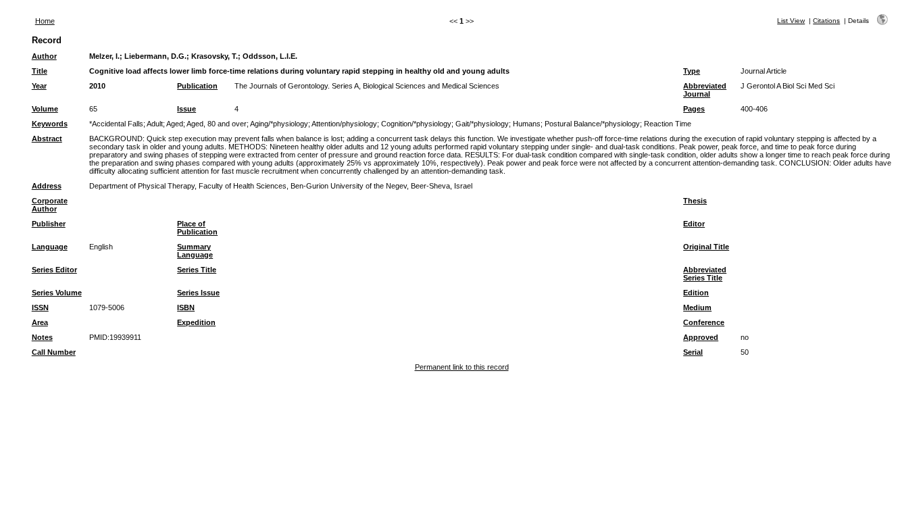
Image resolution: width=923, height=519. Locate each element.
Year (39, 86)
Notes (42, 337)
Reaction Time (667, 124)
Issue (186, 109)
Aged (174, 124)
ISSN (40, 307)
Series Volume (57, 293)
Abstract (47, 138)
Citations (826, 20)
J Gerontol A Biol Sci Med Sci (787, 86)
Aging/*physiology (279, 124)
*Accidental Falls (116, 124)
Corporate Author (50, 205)
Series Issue (198, 293)
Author (44, 56)
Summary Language (195, 251)
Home (45, 21)
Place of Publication (197, 228)
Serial (693, 352)
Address (46, 186)
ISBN (186, 307)
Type (691, 71)
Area (40, 322)
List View (791, 20)
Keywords (50, 124)
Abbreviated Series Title (704, 274)
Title (39, 71)
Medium (697, 307)
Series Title (196, 270)
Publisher (49, 224)
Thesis (695, 201)
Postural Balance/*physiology (592, 124)
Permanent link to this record (462, 367)
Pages (694, 109)
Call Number (54, 352)
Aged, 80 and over (216, 124)
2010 (97, 86)
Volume (45, 109)
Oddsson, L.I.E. (270, 56)
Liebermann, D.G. (155, 56)
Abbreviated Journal (704, 90)
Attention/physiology (344, 124)
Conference (703, 322)
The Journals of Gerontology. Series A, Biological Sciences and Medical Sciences (366, 86)
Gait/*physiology (482, 124)
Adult (155, 124)
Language (50, 247)
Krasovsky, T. (214, 56)
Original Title (706, 247)
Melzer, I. (104, 56)
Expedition (196, 322)
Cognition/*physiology (416, 124)
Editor (694, 224)
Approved (700, 337)
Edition (696, 293)
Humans (527, 124)
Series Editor (54, 270)
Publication (197, 86)
